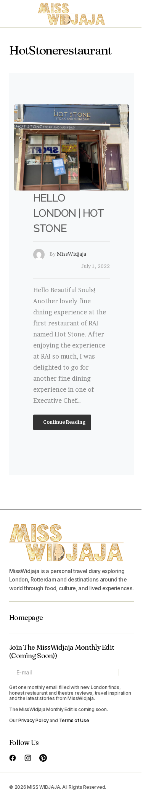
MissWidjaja (71, 254)
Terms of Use (74, 720)
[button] (13, 13)
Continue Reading (64, 422)
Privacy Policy (33, 720)
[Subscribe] (126, 672)
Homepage (26, 617)
